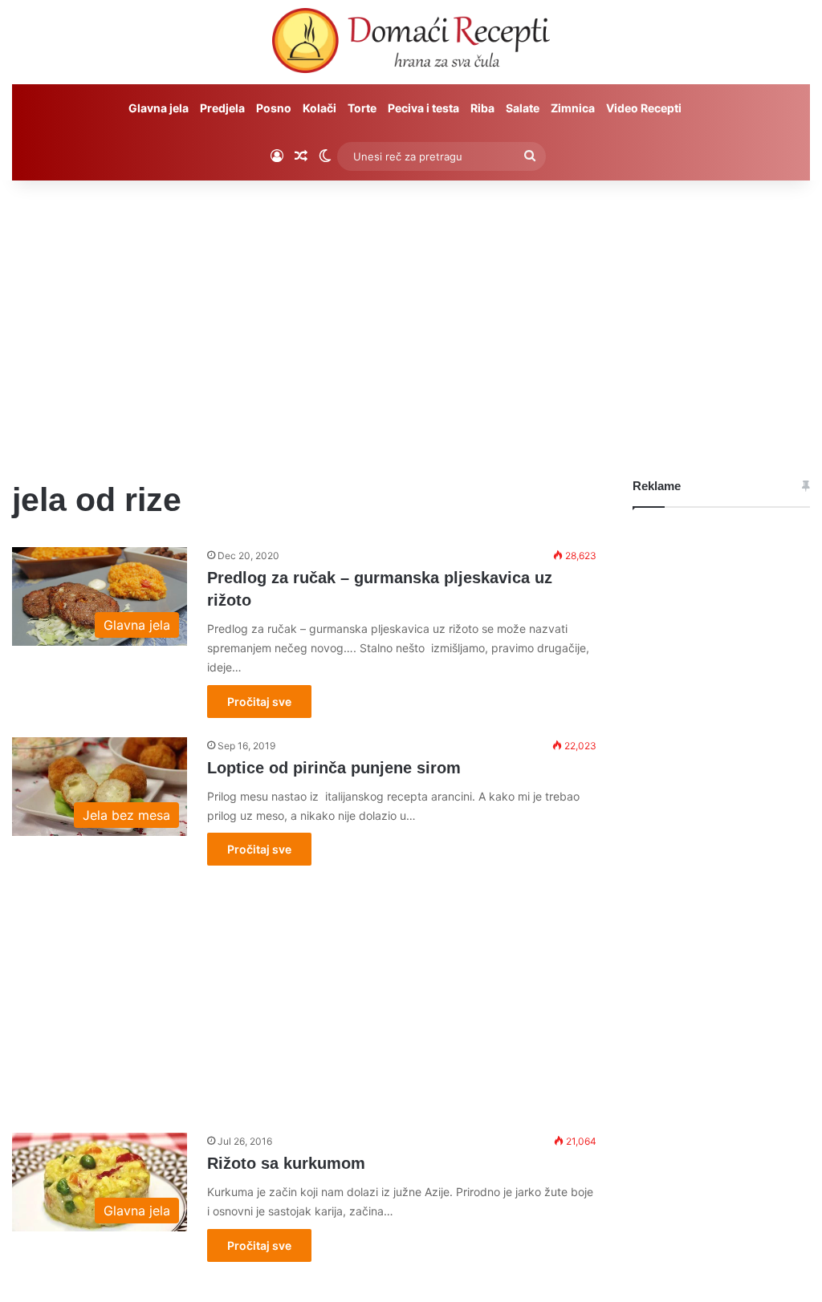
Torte (362, 108)
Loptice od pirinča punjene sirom (334, 768)
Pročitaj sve (259, 701)
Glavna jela (158, 108)
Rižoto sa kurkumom (286, 1163)
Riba (482, 108)
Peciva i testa (423, 108)
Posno (273, 108)
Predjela (222, 108)
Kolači (319, 108)
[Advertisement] (411, 317)
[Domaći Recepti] (410, 44)
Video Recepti (644, 108)
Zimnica (573, 108)
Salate (522, 108)
